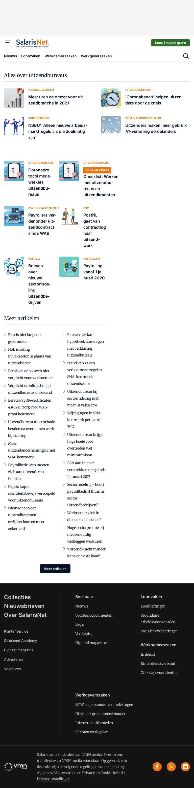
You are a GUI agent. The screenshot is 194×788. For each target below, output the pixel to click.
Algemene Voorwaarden (57, 773)
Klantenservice (16, 631)
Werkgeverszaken (92, 694)
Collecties (17, 597)
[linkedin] (185, 766)
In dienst (148, 654)
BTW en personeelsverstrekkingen (104, 704)
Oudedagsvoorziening (159, 672)
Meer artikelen (55, 569)
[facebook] (157, 766)
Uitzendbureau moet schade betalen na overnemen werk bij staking (31, 429)
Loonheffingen (153, 606)
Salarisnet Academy (20, 640)
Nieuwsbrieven (24, 606)
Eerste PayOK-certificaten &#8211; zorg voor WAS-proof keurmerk (29, 407)
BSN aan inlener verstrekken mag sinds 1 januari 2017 (86, 470)
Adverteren (13, 659)
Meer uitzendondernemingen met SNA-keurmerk (31, 450)
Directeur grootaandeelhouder (100, 713)
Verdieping (84, 633)
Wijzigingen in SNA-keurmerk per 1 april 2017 (84, 420)
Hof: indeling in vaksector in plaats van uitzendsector (29, 356)
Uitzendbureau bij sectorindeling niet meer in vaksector (83, 398)
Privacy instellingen (53, 779)
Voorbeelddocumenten (93, 615)
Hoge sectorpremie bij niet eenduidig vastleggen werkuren (85, 534)
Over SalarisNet (25, 615)
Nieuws (81, 606)
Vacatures (12, 669)
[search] (186, 56)
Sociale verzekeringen (159, 631)
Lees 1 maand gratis (170, 43)
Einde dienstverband (158, 663)
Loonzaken (151, 596)
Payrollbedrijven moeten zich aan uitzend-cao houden (28, 472)
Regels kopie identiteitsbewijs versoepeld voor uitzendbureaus (31, 493)
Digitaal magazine (19, 650)
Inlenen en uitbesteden (94, 723)
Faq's (79, 624)
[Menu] (8, 43)
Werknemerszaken (159, 644)
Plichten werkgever (91, 732)
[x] (171, 766)
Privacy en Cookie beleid (102, 773)
